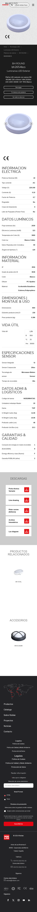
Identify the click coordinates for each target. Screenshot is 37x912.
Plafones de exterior (10, 53)
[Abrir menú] (32, 5)
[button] (6, 124)
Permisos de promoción (19, 804)
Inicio (5, 47)
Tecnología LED (15, 47)
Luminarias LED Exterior (11, 50)
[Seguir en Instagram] (19, 900)
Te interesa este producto (18, 92)
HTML (8, 795)
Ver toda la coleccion (18, 97)
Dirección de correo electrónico (18, 781)
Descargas (18, 87)
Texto (8, 799)
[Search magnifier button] (11, 5)
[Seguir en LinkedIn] (29, 900)
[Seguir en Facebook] (8, 900)
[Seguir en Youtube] (24, 900)
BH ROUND (22, 53)
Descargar (26, 489)
